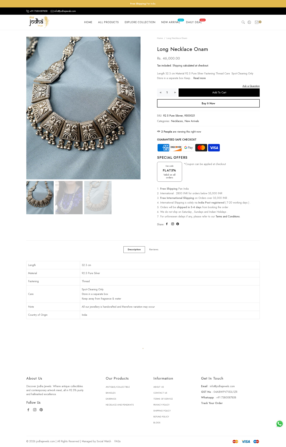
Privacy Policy (161, 404)
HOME (88, 22)
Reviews (153, 249)
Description (134, 249)
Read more (199, 78)
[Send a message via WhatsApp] (279, 423)
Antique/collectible (118, 386)
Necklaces (177, 121)
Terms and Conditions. (228, 216)
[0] (257, 22)
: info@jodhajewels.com (218, 386)
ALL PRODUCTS (108, 22)
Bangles (111, 392)
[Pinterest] (42, 409)
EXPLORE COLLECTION (140, 22)
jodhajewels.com (45, 441)
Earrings (111, 398)
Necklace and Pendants (120, 404)
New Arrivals (192, 121)
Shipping (177, 65)
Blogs (156, 422)
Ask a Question (251, 86)
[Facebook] (29, 409)
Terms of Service (163, 398)
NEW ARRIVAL (172, 21)
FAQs (117, 441)
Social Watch (104, 441)
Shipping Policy (162, 410)
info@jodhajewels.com (65, 11)
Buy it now (208, 103)
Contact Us (160, 392)
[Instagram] (36, 409)
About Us (158, 386)
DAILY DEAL (195, 21)
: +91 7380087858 (218, 397)
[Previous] (21, 109)
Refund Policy (161, 416)
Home (160, 38)
